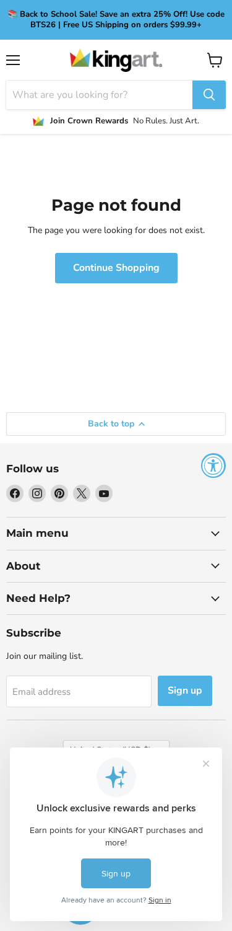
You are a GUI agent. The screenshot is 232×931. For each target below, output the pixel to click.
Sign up (185, 690)
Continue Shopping (116, 268)
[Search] (209, 95)
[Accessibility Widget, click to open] (213, 465)
